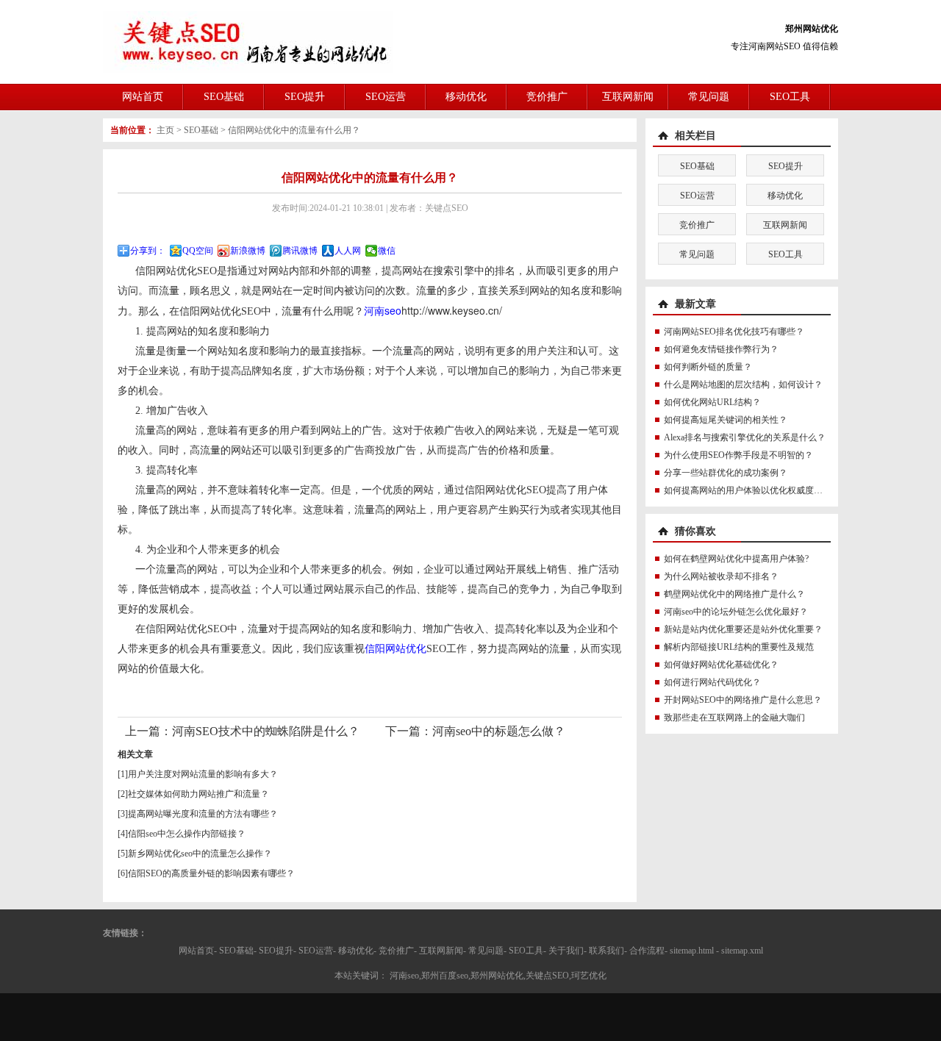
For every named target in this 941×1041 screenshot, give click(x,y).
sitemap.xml (742, 950)
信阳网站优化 (395, 648)
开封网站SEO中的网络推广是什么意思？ (743, 700)
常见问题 (708, 96)
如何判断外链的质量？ (708, 367)
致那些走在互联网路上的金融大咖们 (734, 717)
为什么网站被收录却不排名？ (721, 576)
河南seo (382, 310)
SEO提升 (305, 96)
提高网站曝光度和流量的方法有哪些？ (203, 814)
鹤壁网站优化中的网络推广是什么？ (734, 594)
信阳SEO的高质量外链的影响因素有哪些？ (211, 873)
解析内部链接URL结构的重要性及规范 (739, 647)
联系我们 (606, 950)
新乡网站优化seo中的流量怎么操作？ (200, 853)
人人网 (347, 251)
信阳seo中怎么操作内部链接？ (187, 834)
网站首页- (198, 950)
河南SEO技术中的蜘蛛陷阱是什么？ (265, 731)
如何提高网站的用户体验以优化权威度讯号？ (752, 490)
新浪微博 (247, 251)
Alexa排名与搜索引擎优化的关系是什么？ (745, 437)
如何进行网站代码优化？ (712, 682)
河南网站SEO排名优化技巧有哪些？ (734, 331)
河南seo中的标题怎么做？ (498, 731)
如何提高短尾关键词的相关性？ (725, 420)
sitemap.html (692, 950)
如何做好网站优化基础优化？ (721, 664)
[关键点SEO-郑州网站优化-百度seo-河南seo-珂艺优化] (248, 41)
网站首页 (142, 96)
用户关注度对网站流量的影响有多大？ (203, 774)
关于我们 (566, 950)
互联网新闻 (628, 96)
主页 (165, 130)
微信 (387, 251)
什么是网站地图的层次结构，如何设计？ (743, 384)
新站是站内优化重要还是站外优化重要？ (743, 629)
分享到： (147, 251)
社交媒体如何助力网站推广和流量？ (198, 794)
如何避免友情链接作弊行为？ (721, 349)
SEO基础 (224, 96)
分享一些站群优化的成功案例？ (725, 473)
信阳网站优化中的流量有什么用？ (294, 130)
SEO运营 (385, 96)
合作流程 (647, 950)
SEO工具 (790, 96)
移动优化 (466, 96)
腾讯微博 (300, 251)
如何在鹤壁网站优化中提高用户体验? (736, 559)
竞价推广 (547, 96)
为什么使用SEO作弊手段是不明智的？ (738, 455)
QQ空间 (197, 251)
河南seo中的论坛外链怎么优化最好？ (736, 612)
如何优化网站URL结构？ (712, 402)
